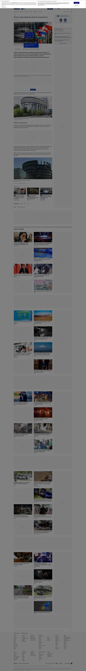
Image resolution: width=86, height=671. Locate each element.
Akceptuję (76, 2)
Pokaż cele (76, 5)
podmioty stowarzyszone (15, 2)
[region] (43, 4)
